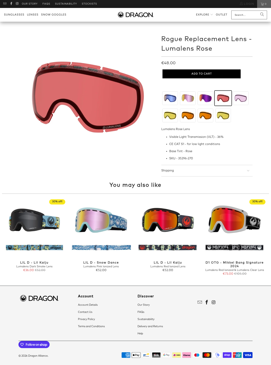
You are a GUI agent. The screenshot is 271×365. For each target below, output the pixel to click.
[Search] (262, 15)
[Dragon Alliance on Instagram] (17, 4)
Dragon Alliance (38, 356)
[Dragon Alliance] (135, 15)
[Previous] (8, 238)
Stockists (89, 4)
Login (248, 4)
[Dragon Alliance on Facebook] (10, 4)
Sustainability (66, 4)
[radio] (170, 98)
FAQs (46, 4)
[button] (204, 15)
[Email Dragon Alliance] (4, 4)
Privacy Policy (86, 319)
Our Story (30, 4)
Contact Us (85, 312)
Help (140, 333)
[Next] (262, 238)
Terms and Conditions (91, 326)
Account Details (88, 305)
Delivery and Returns (150, 326)
